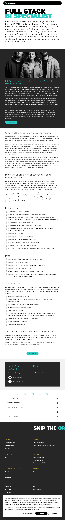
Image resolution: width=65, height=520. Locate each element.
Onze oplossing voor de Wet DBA (44, 445)
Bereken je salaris (10, 472)
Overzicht (8, 457)
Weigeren (54, 513)
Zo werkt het (9, 475)
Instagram (8, 489)
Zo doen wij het (10, 442)
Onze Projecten (38, 472)
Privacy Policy (37, 489)
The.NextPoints (38, 460)
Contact (7, 448)
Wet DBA (8, 477)
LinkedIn (8, 486)
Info (34, 486)
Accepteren (41, 513)
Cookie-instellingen (28, 513)
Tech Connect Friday (39, 463)
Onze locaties (9, 445)
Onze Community (38, 457)
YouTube (8, 492)
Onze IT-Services (38, 442)
